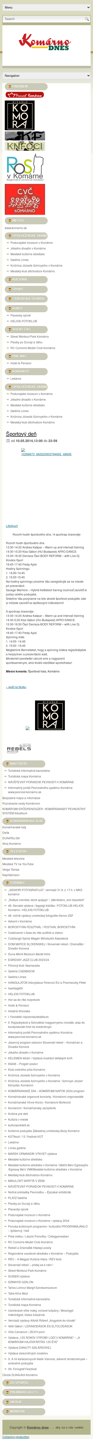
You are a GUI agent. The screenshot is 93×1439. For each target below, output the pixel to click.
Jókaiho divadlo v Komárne (28, 248)
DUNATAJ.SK (11, 838)
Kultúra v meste (18, 1119)
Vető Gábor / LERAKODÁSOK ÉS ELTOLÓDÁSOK (40, 1326)
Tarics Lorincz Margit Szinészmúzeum (32, 1288)
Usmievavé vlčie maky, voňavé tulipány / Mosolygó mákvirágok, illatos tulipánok (40, 1312)
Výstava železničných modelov (28, 1353)
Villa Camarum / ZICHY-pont (26, 1332)
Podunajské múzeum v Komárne (31, 242)
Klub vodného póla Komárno (26, 1069)
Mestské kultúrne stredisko (27, 254)
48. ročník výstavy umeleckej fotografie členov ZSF (40, 915)
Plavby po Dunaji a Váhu (26, 342)
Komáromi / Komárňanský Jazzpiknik (32, 1108)
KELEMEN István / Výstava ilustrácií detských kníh (40, 1058)
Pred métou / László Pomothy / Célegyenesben (38, 1236)
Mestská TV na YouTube (18, 864)
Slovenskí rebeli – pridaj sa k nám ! (30, 1265)
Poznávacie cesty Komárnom (21, 803)
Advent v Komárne (20, 921)
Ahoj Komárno (11, 843)
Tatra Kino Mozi (18, 1293)
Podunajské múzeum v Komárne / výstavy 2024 (38, 1220)
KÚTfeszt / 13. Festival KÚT (25, 1136)
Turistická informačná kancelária (29, 770)
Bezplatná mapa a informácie (21, 798)
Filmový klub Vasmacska (24, 965)
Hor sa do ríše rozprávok (24, 1000)
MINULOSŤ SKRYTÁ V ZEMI (26, 1181)
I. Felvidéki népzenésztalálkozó (28, 1017)
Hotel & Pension (20, 363)
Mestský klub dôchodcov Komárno (32, 271)
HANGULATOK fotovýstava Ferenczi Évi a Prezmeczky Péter (47, 982)
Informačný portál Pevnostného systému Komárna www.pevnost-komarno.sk (40, 790)
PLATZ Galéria (17, 1198)
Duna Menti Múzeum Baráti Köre (29, 954)
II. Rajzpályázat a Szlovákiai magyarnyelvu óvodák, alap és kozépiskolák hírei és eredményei (46, 1024)
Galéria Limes (19, 260)
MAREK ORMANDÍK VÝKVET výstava (32, 1153)
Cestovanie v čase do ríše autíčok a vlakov (35, 933)
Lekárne (15, 378)
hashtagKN (15, 988)
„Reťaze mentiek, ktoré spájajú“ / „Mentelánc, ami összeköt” (46, 900)
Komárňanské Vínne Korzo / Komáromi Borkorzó (39, 1102)
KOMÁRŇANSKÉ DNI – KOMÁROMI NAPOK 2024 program (46, 1091)
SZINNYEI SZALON (20, 1282)
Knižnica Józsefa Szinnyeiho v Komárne (36, 265)
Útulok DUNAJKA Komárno (20, 1375)
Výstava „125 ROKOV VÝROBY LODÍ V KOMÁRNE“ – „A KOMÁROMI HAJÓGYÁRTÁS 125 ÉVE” (44, 1339)
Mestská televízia (13, 858)
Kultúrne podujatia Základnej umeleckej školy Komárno (44, 1131)
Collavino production (15, 1437)
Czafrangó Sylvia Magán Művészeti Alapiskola (38, 938)
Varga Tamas (10, 869)
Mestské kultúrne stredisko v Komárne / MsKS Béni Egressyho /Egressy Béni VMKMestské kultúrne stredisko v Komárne (48, 1167)
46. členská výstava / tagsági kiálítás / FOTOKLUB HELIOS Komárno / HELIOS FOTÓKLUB (45, 907)
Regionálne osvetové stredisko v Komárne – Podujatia (43, 1253)
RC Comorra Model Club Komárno (32, 348)
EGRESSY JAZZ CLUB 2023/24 (28, 960)
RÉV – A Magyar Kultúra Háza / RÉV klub (35, 1259)
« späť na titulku (16, 687)
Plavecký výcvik (20, 315)
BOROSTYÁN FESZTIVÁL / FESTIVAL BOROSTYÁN (41, 927)
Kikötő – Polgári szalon (23, 1064)
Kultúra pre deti (18, 1114)
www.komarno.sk (16, 228)
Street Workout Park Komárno (29, 336)
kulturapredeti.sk (19, 1125)
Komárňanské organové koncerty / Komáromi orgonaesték (45, 1096)
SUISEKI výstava (19, 1276)
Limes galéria (17, 1148)
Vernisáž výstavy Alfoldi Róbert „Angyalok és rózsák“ (42, 1320)
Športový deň (21, 434)
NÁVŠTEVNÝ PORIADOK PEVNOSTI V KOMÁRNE (41, 782)
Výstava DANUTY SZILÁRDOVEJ (29, 1347)
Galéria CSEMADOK (21, 971)
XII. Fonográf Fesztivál (22, 1369)
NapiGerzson (11, 875)
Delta (5, 832)
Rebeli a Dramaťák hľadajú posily (29, 1248)
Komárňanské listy (14, 827)
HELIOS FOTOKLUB (23, 321)
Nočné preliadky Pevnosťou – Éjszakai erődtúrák (39, 1192)
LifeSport (12, 526)
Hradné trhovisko (19, 1011)
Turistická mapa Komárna (24, 776)
